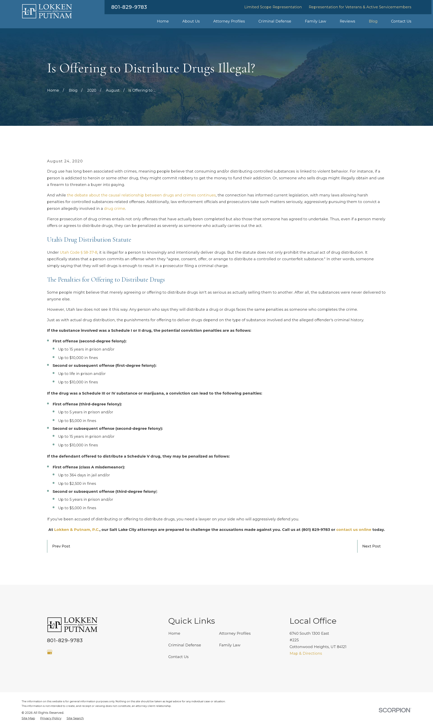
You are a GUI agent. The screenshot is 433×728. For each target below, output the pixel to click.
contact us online (353, 529)
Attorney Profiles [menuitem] (229, 21)
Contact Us (178, 657)
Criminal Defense (184, 645)
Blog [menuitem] (373, 21)
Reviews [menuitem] (347, 21)
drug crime (114, 208)
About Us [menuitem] (191, 21)
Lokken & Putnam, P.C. (76, 529)
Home (174, 633)
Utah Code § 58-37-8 (78, 252)
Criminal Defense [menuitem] (274, 21)
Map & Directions (306, 653)
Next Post (371, 546)
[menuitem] (28, 718)
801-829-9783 (129, 7)
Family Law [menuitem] (315, 21)
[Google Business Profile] (49, 652)
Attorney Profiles (235, 633)
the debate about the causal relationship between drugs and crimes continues (141, 195)
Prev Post (61, 546)
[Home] (47, 11)
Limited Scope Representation (273, 7)
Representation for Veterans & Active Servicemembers (360, 7)
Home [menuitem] (163, 21)
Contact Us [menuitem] (401, 21)
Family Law (229, 645)
